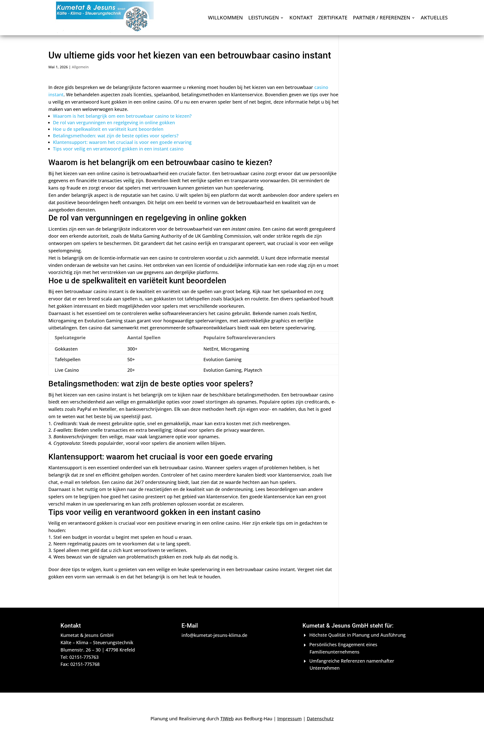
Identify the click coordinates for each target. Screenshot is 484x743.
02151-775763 (84, 657)
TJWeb (227, 719)
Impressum (289, 719)
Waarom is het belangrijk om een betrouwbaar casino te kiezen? (122, 116)
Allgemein (80, 67)
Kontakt (301, 18)
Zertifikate (332, 18)
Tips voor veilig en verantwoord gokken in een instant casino (118, 149)
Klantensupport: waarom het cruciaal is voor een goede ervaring (122, 142)
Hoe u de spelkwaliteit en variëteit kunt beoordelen (108, 129)
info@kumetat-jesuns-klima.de (214, 635)
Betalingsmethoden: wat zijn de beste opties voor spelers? (115, 136)
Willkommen (225, 18)
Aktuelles (434, 18)
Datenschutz (320, 719)
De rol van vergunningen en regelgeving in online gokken (114, 122)
